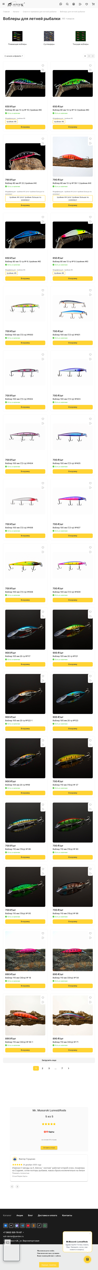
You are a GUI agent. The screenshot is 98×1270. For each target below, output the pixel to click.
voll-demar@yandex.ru (13, 1236)
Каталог (7, 1215)
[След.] (68, 1068)
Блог (30, 1215)
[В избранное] (42, 65)
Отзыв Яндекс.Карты (19, 1176)
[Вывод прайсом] (93, 56)
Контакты (67, 1215)
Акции (19, 1215)
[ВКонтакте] (5, 1225)
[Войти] (73, 4)
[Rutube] (11, 1225)
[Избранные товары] (86, 4)
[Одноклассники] (33, 1225)
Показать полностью (20, 1173)
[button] (43, 1124)
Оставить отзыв (49, 1148)
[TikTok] (39, 1225)
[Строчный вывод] (89, 56)
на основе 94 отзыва (49, 1140)
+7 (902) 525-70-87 (12, 1232)
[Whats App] (44, 1225)
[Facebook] (16, 1225)
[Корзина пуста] (93, 4)
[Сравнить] (42, 70)
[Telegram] (22, 1225)
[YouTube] (28, 1225)
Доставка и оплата (47, 1215)
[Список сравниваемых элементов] (80, 4)
